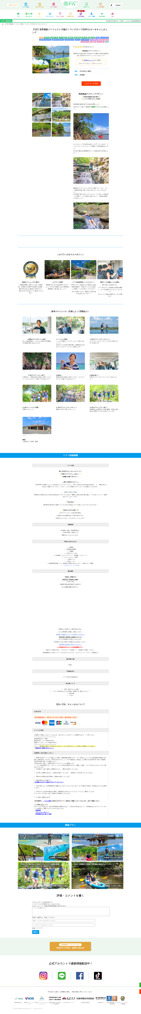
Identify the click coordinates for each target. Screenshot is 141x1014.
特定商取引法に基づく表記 (43, 814)
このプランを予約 (91, 84)
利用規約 (38, 810)
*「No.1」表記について (43, 797)
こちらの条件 (47, 801)
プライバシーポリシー (42, 812)
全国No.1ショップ (89, 60)
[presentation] (20, 846)
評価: (34, 928)
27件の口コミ (88, 47)
